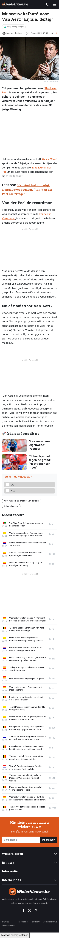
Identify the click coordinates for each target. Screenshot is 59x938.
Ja (12, 484)
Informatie (10, 871)
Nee (13, 490)
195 (55, 33)
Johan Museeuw (11, 506)
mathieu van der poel (29, 501)
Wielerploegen (12, 854)
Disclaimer (23, 921)
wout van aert (10, 501)
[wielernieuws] (29, 891)
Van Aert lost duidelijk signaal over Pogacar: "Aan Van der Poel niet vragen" (27, 189)
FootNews (35, 921)
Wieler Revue (49, 159)
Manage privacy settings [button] (14, 935)
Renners (8, 862)
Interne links (11, 880)
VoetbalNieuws (50, 921)
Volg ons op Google (15, 27)
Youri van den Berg (14, 33)
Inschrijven (48, 839)
